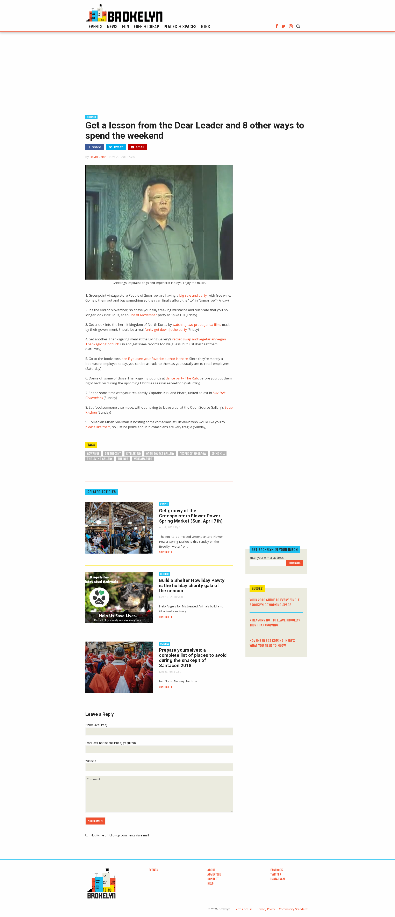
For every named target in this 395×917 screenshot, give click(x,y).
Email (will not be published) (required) (110, 743)
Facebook (276, 870)
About (211, 870)
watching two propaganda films (197, 324)
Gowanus (93, 454)
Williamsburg (143, 459)
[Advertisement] (197, 75)
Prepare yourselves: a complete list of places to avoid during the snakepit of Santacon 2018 (193, 658)
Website (90, 761)
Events (95, 26)
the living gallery (99, 459)
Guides (257, 588)
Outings (91, 117)
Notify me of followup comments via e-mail (120, 835)
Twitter (275, 874)
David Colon (98, 157)
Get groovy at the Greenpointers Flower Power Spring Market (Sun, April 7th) (191, 516)
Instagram (277, 879)
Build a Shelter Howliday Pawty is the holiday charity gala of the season (191, 585)
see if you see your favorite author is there (155, 358)
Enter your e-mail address (267, 558)
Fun (125, 26)
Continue (164, 552)
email (139, 147)
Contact (213, 879)
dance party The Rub (182, 378)
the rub (123, 459)
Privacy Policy (266, 909)
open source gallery (160, 454)
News (112, 26)
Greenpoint (113, 454)
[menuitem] (95, 26)
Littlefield (133, 454)
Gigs (205, 26)
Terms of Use (243, 909)
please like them (97, 427)
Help (210, 883)
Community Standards (294, 909)
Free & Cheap (146, 26)
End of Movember (143, 315)
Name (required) (96, 725)
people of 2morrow (193, 454)
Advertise (214, 874)
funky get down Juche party (165, 329)
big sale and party (193, 295)
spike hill (218, 454)
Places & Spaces (180, 26)
